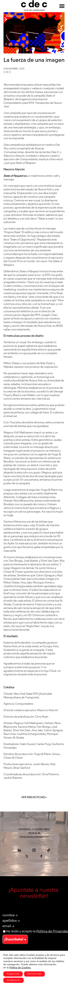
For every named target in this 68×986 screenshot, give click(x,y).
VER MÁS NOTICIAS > (34, 797)
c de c (7, 72)
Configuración (13, 980)
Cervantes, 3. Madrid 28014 (34, 829)
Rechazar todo (34, 974)
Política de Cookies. (20, 967)
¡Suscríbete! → (15, 939)
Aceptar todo (13, 974)
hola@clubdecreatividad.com (34, 837)
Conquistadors (12, 103)
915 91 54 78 (34, 833)
